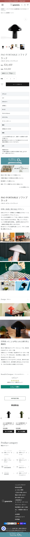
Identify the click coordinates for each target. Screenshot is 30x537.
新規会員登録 (18, 487)
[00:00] (15, 29)
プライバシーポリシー (21, 504)
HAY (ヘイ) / (3, 12)
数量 (2, 78)
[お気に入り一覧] (27, 5)
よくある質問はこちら (24, 187)
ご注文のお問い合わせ (21, 492)
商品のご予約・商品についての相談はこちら (10, 175)
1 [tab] (15, 337)
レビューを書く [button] (15, 387)
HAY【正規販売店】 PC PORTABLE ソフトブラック (8, 424)
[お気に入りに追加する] (2, 84)
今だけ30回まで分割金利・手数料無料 (15, 1)
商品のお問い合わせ (20, 495)
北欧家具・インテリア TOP (6, 9)
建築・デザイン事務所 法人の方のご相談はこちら (12, 184)
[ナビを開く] (3, 5)
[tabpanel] (15, 330)
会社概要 (17, 514)
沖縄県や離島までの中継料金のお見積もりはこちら (12, 178)
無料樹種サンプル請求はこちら (8, 181)
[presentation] (1, 418)
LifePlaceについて (20, 517)
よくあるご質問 (19, 490)
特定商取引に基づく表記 (21, 507)
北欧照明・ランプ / (10, 12)
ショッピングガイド (20, 485)
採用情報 (17, 519)
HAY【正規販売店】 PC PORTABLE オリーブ (21, 423)
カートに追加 (8, 431)
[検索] (22, 5)
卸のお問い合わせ (19, 497)
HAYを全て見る (15, 398)
